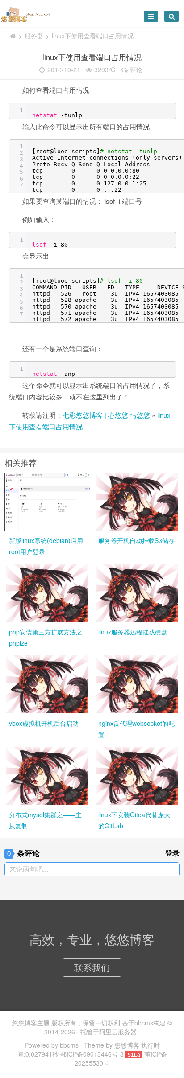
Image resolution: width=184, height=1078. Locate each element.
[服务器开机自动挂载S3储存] (137, 500)
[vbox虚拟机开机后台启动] (47, 683)
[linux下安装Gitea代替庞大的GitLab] (137, 774)
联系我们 (92, 967)
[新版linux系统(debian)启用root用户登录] (47, 500)
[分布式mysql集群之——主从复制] (47, 774)
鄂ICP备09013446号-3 (92, 1053)
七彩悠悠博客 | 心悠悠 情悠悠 (106, 415)
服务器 (34, 35)
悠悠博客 (126, 1045)
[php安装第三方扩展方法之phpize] (47, 592)
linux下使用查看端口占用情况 (92, 56)
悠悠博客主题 (31, 1022)
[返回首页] (12, 35)
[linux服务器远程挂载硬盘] (137, 592)
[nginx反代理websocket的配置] (137, 683)
